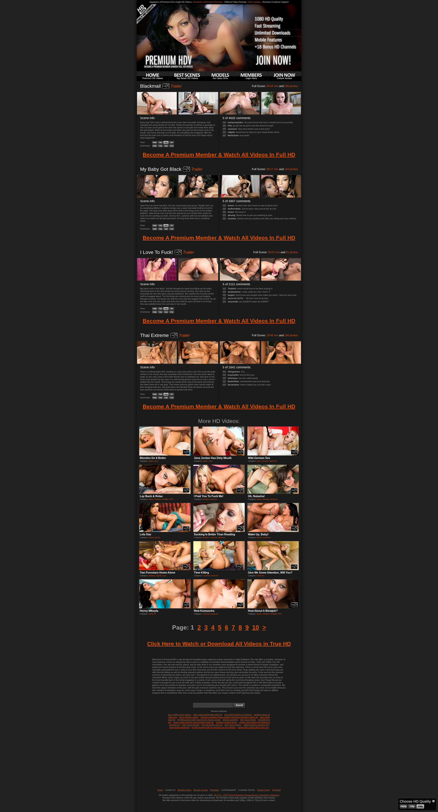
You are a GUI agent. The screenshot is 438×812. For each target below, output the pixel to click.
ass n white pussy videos (179, 714)
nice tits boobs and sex (212, 725)
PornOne (276, 790)
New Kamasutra (204, 610)
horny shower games (189, 717)
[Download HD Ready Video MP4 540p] (166, 145)
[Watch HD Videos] (251, 76)
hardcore (273, 461)
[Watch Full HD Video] (154, 142)
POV (171, 499)
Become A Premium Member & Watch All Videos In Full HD (219, 155)
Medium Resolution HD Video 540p (420, 806)
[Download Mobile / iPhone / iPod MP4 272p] (171, 145)
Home (160, 790)
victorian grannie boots (226, 722)
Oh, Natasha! (256, 496)
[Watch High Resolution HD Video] (160, 142)
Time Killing (201, 572)
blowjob (158, 499)
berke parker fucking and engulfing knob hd (193, 722)
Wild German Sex (259, 458)
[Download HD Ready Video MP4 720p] (160, 145)
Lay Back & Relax (151, 496)
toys (156, 461)
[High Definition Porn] (187, 76)
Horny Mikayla (149, 610)
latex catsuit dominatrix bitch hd (207, 714)
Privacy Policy (263, 790)
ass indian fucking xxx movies (238, 714)
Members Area (184, 790)
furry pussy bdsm (248, 720)
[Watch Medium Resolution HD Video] (166, 142)
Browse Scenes (200, 790)
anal (258, 461)
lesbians (152, 576)
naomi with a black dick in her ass (253, 727)
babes (151, 461)
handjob (165, 499)
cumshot (264, 461)
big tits (157, 537)
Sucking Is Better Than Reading (214, 534)
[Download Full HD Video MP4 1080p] (154, 145)
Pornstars (214, 790)
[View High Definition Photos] (171, 142)
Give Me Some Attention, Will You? (270, 572)
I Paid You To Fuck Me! (208, 496)
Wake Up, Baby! (258, 534)
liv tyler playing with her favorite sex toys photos (214, 727)
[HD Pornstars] (220, 76)
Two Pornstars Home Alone (157, 572)
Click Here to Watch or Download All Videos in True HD (219, 644)
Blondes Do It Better (153, 458)
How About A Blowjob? (263, 610)
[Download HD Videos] (284, 76)
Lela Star (145, 534)
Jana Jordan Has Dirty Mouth (213, 458)
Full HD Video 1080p (403, 806)
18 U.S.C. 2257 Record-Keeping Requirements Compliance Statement (246, 795)
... (156, 138)
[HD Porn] (153, 76)
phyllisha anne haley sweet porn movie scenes (199, 720)
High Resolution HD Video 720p (412, 806)
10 (255, 627)
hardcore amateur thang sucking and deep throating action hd (229, 717)
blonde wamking (230, 720)
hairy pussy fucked (190, 725)
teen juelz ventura (233, 725)
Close (433, 801)
